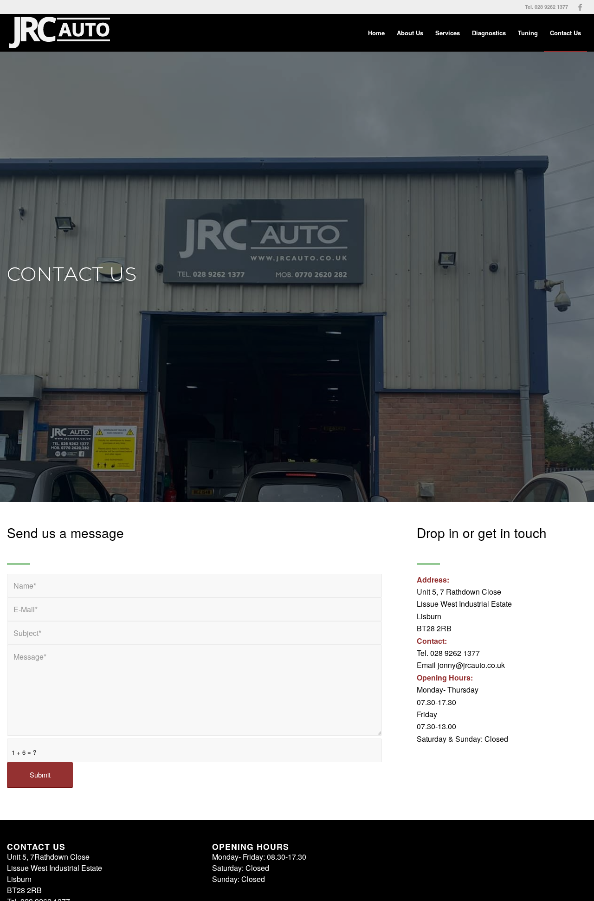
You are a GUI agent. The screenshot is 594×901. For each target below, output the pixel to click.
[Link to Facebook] (580, 7)
